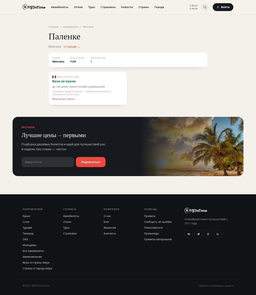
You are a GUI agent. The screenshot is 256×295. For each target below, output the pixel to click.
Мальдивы (29, 245)
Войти (225, 7)
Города (159, 7)
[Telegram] (198, 234)
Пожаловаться (153, 227)
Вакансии (110, 227)
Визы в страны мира (36, 262)
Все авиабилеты (33, 251)
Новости (127, 7)
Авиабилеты (59, 7)
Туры (91, 7)
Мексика (88, 27)
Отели (78, 7)
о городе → (72, 47)
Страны (143, 7)
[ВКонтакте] (188, 234)
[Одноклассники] (208, 234)
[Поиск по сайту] (205, 7)
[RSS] (218, 234)
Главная (54, 27)
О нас (107, 216)
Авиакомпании (32, 256)
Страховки (108, 7)
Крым (26, 216)
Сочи (26, 222)
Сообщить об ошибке (158, 222)
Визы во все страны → (64, 99)
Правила (149, 216)
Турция (27, 227)
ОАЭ (25, 239)
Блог (106, 222)
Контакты (110, 233)
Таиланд (28, 233)
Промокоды (151, 233)
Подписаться (90, 162)
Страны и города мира (37, 268)
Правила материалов (158, 239)
